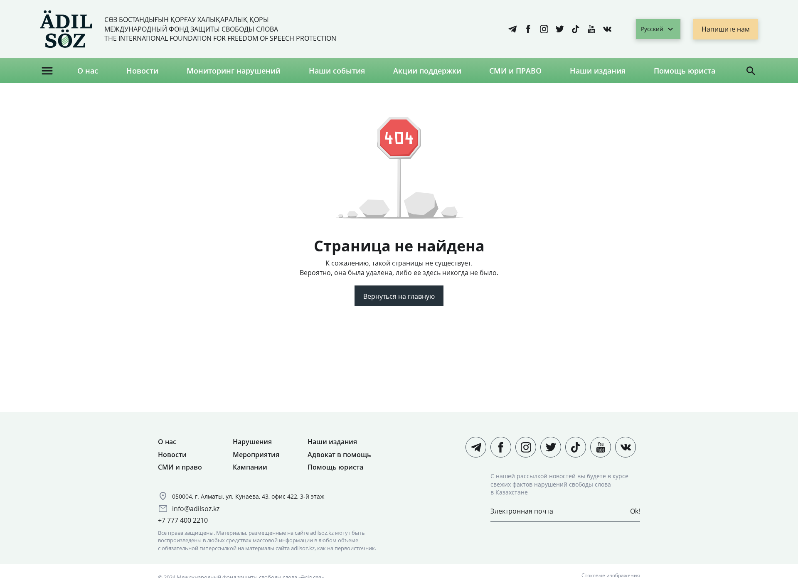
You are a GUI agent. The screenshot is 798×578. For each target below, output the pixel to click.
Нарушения (252, 441)
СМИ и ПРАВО (515, 71)
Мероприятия (256, 454)
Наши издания (598, 71)
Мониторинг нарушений (234, 71)
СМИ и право (180, 467)
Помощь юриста (684, 71)
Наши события (337, 71)
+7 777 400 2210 (183, 520)
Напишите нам (726, 29)
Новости (142, 71)
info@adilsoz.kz (195, 508)
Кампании (250, 467)
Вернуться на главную (399, 296)
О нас (87, 71)
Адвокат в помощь (339, 454)
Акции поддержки (427, 71)
